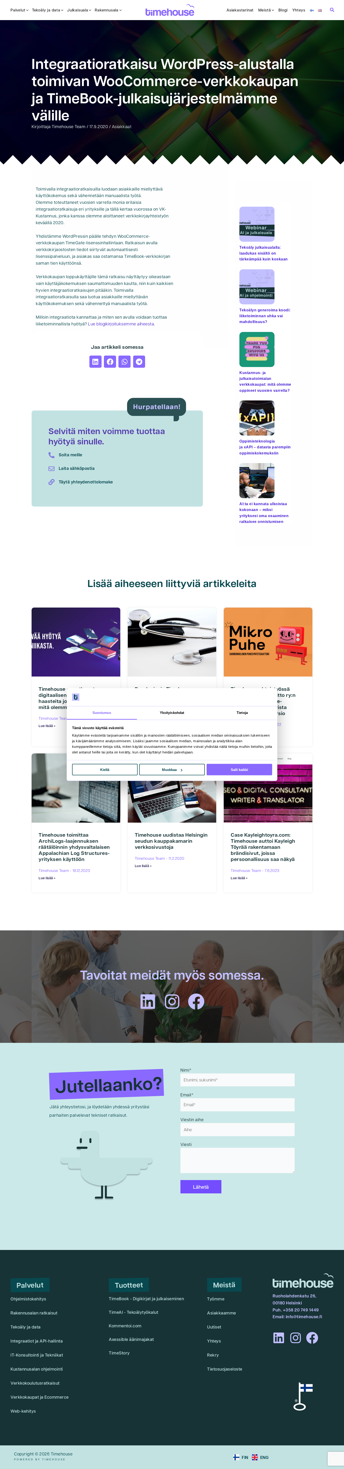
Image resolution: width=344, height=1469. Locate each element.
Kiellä (104, 770)
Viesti (186, 1144)
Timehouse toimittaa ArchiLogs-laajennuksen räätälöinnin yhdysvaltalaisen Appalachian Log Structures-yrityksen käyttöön (74, 847)
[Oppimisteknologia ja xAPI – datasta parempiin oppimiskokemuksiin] (256, 416)
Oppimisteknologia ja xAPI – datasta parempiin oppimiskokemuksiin (265, 447)
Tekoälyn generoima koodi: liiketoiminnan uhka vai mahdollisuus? (265, 316)
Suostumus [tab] (101, 712)
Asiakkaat (122, 126)
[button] (26, 10)
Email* (187, 1094)
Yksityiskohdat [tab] (172, 712)
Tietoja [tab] (242, 712)
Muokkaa (169, 770)
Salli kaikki (239, 770)
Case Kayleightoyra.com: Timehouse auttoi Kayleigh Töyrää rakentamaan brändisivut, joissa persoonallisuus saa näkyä (263, 847)
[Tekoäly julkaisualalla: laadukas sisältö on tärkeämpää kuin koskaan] (256, 222)
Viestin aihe (192, 1119)
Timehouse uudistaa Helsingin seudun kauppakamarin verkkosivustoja (171, 840)
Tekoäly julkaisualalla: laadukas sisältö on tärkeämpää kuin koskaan (263, 253)
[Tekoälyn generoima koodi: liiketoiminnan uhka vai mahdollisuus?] (256, 284)
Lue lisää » (47, 725)
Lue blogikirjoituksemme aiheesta (121, 323)
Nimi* (186, 1070)
